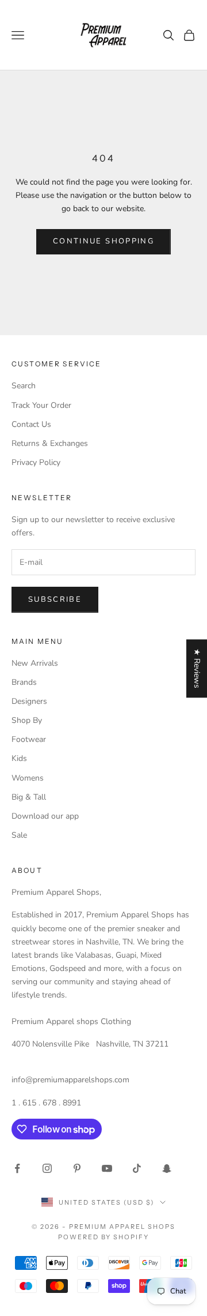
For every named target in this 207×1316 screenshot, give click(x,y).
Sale (19, 835)
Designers (29, 701)
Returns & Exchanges (50, 443)
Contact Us (31, 424)
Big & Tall (29, 797)
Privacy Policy (36, 462)
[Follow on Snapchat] (166, 1168)
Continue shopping (103, 241)
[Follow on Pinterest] (77, 1168)
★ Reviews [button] (196, 668)
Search (24, 385)
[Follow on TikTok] (137, 1168)
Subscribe (55, 599)
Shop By (27, 720)
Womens (28, 778)
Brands (24, 682)
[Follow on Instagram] (47, 1168)
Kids (19, 758)
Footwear (29, 739)
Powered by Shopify (104, 1237)
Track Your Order (41, 405)
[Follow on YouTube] (107, 1168)
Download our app (45, 816)
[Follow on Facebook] (17, 1168)
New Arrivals (35, 663)
